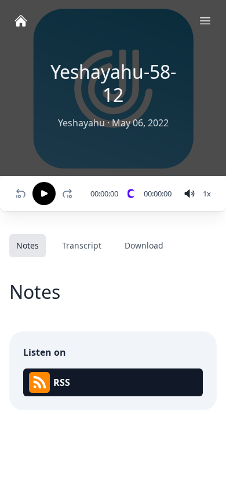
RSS (61, 382)
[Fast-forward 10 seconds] (69, 193)
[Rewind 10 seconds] (21, 193)
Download (144, 245)
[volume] (189, 193)
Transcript (81, 245)
